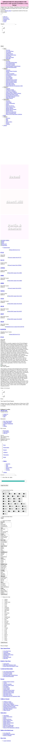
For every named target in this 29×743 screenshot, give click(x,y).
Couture (5, 682)
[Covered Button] (4, 541)
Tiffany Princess (6, 710)
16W (17, 504)
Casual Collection (7, 740)
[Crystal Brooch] (4, 556)
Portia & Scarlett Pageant (8, 691)
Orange (6, 627)
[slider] (26, 481)
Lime (6, 604)
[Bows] (4, 555)
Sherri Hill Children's (7, 709)
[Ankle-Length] (3, 565)
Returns (5, 415)
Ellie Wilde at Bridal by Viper (9, 664)
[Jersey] (3, 562)
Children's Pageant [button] (5, 699)
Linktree (5, 426)
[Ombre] (2, 550)
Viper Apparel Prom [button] (5, 648)
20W (5, 506)
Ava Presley (5, 652)
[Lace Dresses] (4, 532)
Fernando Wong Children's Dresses (10, 705)
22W (12, 506)
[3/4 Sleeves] (5, 584)
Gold (6, 633)
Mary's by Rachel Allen (8, 726)
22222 (2, 298)
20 (15, 498)
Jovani (14, 176)
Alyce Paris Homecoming (8, 671)
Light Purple (7, 617)
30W (12, 509)
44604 (2, 283)
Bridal (4, 457)
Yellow (6, 599)
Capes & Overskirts (7, 684)
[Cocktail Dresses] (6, 526)
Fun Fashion (6, 686)
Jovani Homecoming (7, 672)
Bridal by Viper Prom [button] (6, 661)
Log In (4, 21)
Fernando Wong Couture (8, 685)
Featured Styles (6, 247)
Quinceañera (6, 454)
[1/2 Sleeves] (5, 583)
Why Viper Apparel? (7, 421)
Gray (6, 637)
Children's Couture (7, 701)
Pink (6, 619)
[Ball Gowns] (4, 529)
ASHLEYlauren (6, 653)
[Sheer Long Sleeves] (5, 587)
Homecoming (6, 447)
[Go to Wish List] (2, 13)
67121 (2, 252)
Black (6, 636)
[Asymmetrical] (3, 566)
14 (24, 496)
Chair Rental (6, 715)
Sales (4, 416)
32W (18, 509)
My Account (6, 17)
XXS (25, 509)
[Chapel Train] (3, 567)
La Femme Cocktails (7, 673)
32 (5, 504)
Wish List (5, 16)
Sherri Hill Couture (7, 693)
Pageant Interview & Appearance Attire (11, 696)
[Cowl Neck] (4, 571)
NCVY (2, 260)
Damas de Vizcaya (7, 719)
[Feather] (3, 561)
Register (5, 20)
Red (5, 626)
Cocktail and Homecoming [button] (7, 668)
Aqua (6, 606)
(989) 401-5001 (4, 410)
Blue (6, 611)
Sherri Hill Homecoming (8, 676)
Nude (6, 632)
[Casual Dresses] (6, 525)
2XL (5, 514)
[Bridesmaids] (6, 524)
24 (5, 501)
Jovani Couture (6, 689)
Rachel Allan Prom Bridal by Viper (10, 666)
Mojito (6, 600)
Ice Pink (6, 618)
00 (11, 493)
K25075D (3, 329)
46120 (2, 306)
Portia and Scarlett (7, 657)
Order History (6, 431)
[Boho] (4, 530)
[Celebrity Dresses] (5, 536)
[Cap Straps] (4, 589)
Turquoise (7, 607)
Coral (6, 629)
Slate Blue (7, 610)
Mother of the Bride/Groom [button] (7, 730)
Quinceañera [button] (3, 712)
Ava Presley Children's (8, 702)
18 (10, 498)
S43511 (3, 291)
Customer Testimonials (8, 423)
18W (23, 504)
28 (15, 501)
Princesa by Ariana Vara (8, 725)
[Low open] (4, 544)
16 (5, 498)
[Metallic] (2, 548)
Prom (4, 445)
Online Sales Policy (7, 422)
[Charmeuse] (3, 559)
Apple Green (7, 602)
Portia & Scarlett (14, 226)
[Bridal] (6, 523)
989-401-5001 (8, 10)
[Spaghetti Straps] (4, 591)
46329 (2, 321)
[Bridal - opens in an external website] (2, 241)
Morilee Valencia (6, 721)
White (6, 640)
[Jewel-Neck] (4, 574)
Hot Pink (6, 621)
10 (14, 496)
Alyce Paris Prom (7, 651)
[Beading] (4, 554)
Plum (6, 625)
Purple (6, 614)
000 (5, 493)
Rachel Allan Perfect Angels (9, 706)
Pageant (5, 450)
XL (25, 511)
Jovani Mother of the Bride (9, 734)
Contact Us (5, 414)
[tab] (15, 461)
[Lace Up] (4, 543)
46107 (2, 314)
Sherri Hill (14, 201)
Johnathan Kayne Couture (8, 690)
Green (6, 603)
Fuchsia (6, 622)
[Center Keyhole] (5, 537)
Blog (4, 424)
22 (20, 498)
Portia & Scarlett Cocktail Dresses (10, 675)
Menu (2, 46)
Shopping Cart (6, 19)
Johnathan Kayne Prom (8, 654)
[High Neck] (4, 573)
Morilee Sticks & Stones (8, 722)
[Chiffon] (3, 560)
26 (10, 501)
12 (19, 496)
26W (25, 506)
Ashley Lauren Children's (8, 704)
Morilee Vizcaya (6, 724)
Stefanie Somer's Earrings (8, 681)
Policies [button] (5, 461)
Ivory (6, 630)
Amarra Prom (6, 663)
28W (5, 509)
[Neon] (2, 549)
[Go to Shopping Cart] (1, 13)
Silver (6, 638)
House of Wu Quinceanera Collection (11, 727)
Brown (6, 634)
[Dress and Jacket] (4, 531)
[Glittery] (2, 547)
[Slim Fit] (4, 580)
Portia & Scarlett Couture (8, 692)
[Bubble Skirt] (5, 535)
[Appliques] (4, 553)
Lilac (6, 615)
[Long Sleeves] (5, 585)
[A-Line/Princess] (4, 577)
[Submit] (15, 24)
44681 (2, 275)
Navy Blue (7, 613)
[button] (4, 48)
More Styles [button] (3, 738)
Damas (4, 717)
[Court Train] (3, 568)
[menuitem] (15, 16)
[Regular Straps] (4, 590)
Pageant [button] (2, 679)
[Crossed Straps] (4, 542)
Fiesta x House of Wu (7, 720)
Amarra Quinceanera (7, 716)
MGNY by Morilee (7, 735)
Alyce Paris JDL (6, 733)
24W (18, 506)
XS (5, 511)
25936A (3, 268)
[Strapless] (4, 593)
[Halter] (4, 572)
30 (20, 501)
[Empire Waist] (4, 578)
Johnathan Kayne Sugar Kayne (10, 707)
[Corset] (5, 538)
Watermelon (7, 623)
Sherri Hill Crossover (7, 695)
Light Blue (7, 609)
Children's (5, 452)
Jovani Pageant (6, 687)
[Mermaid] (4, 579)
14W (11, 504)
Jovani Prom (6, 655)
